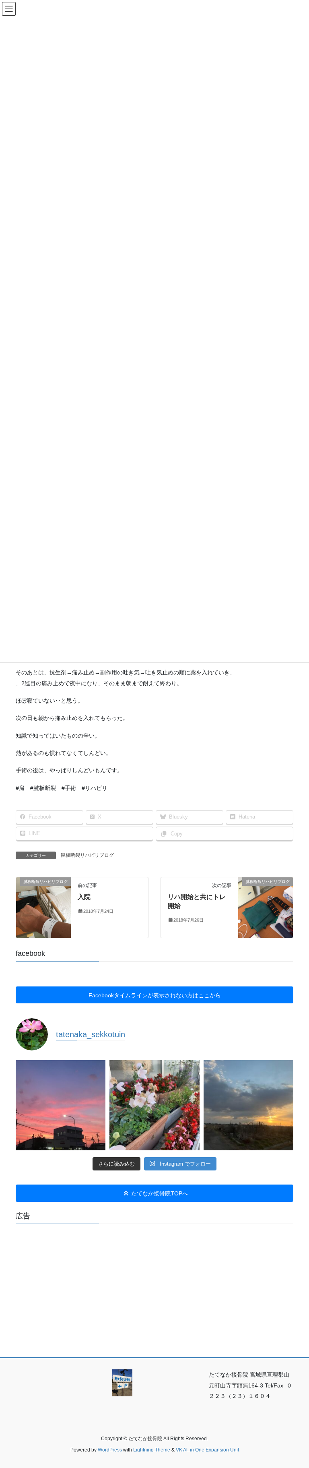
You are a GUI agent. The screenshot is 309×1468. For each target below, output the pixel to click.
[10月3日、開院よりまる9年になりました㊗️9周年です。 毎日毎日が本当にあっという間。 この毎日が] (60, 1105)
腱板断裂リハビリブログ (87, 855)
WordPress (110, 1450)
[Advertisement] (154, 1286)
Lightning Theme (151, 1450)
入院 (84, 896)
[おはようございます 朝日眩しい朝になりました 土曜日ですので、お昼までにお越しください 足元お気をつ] (248, 1105)
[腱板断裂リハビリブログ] (43, 907)
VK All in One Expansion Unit (207, 1450)
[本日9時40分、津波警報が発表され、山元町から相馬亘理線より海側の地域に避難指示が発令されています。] (154, 1105)
